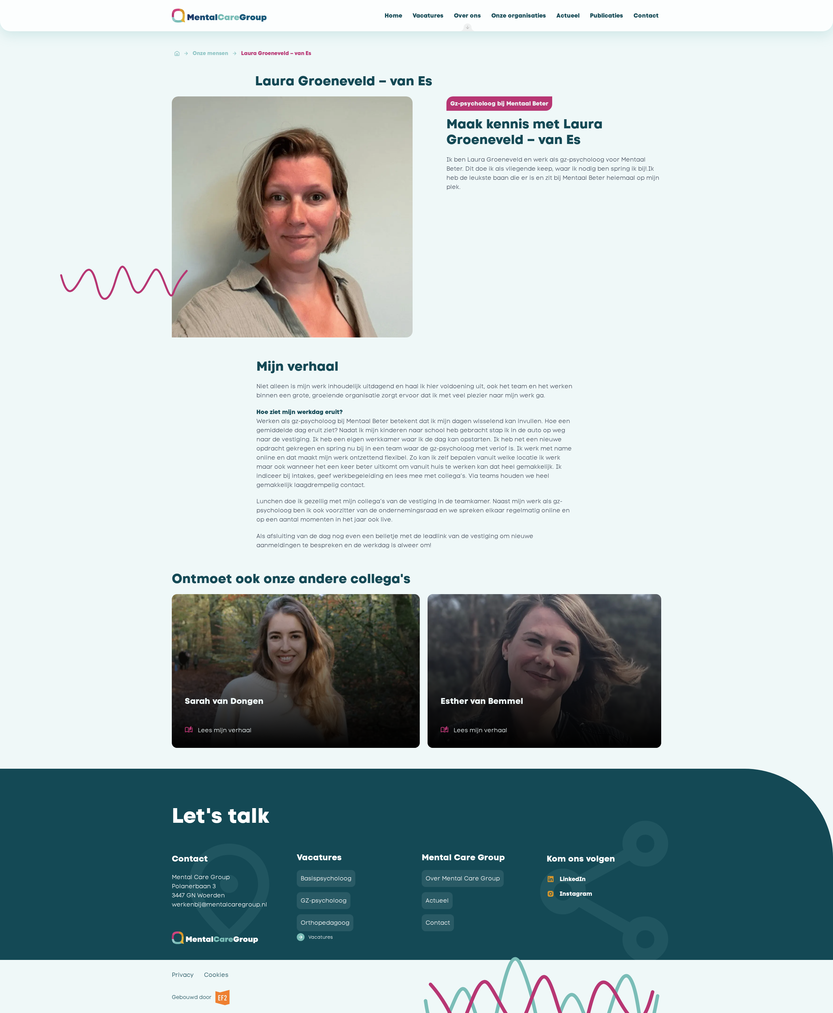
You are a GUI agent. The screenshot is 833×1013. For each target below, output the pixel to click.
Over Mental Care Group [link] (463, 878)
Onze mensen (210, 53)
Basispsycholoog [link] (326, 878)
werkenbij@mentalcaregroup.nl (219, 904)
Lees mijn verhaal (225, 730)
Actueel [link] (437, 901)
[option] (598, 880)
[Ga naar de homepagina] (219, 15)
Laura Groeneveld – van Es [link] (276, 53)
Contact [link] (438, 923)
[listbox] (598, 887)
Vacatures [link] (320, 937)
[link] (393, 15)
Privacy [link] (183, 975)
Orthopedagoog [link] (325, 923)
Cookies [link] (216, 975)
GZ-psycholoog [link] (324, 901)
